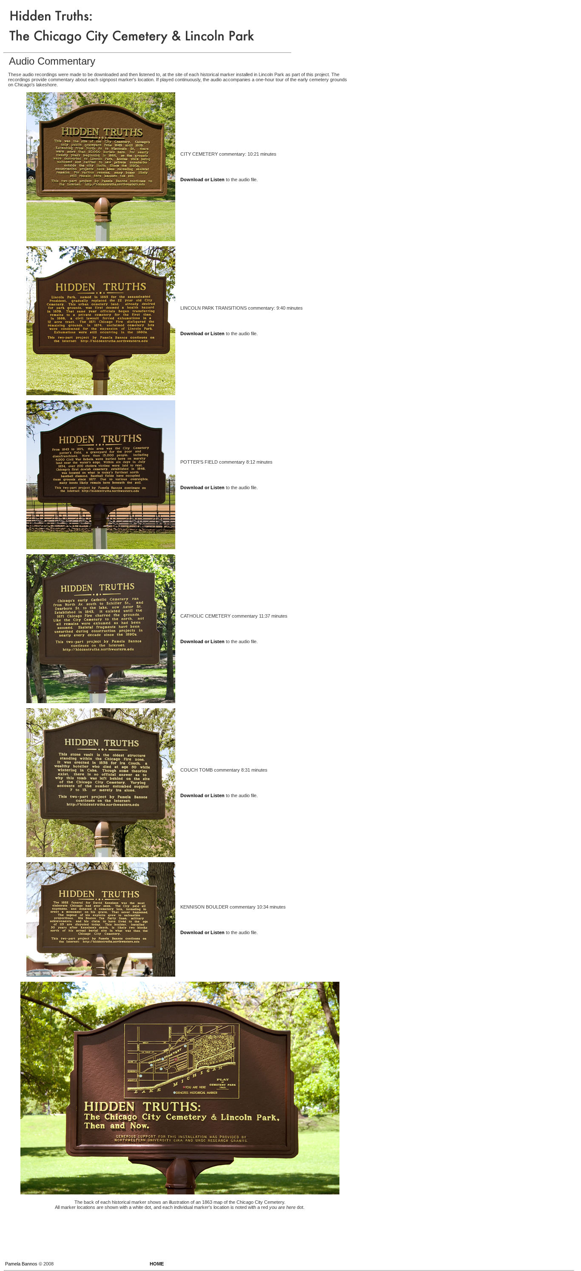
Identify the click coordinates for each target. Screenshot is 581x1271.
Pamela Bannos (21, 1263)
